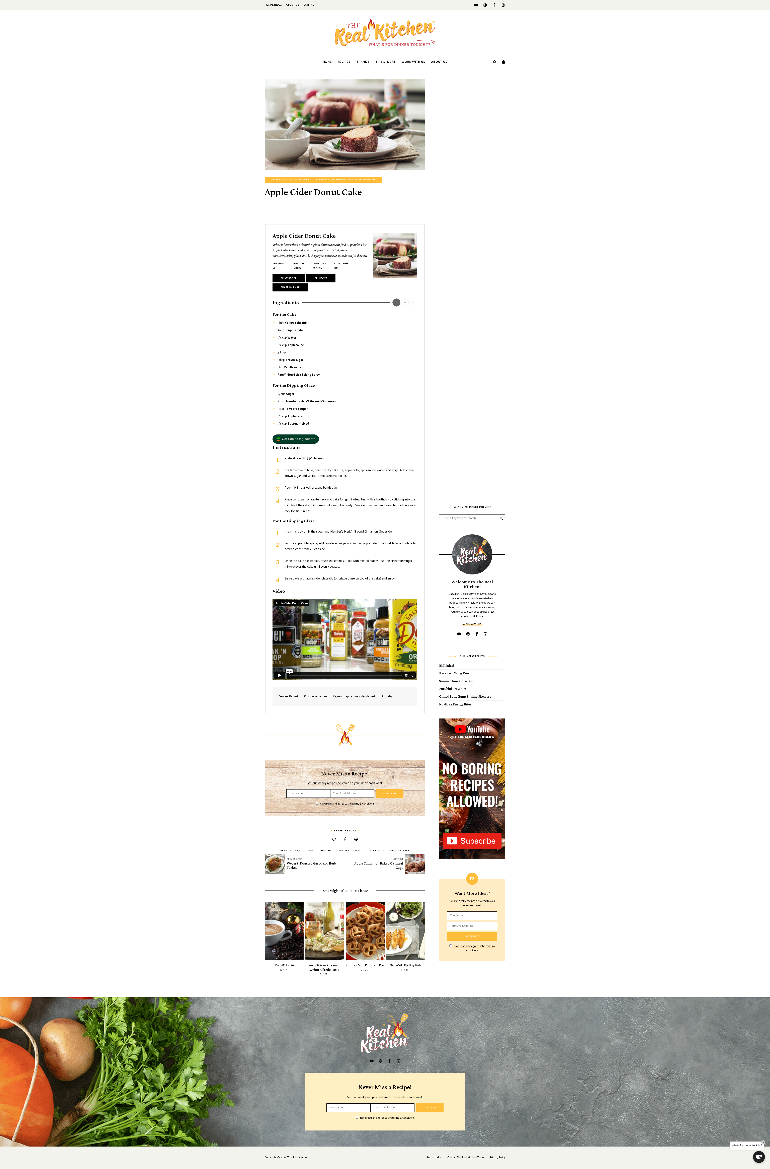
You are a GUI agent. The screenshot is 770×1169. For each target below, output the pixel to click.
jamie (365, 970)
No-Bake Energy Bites (455, 704)
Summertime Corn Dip (456, 681)
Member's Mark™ (346, 180)
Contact (309, 5)
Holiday (308, 180)
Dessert (275, 180)
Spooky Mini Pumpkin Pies (365, 965)
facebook (494, 5)
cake (297, 850)
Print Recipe (288, 278)
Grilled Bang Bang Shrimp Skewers (465, 696)
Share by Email (290, 287)
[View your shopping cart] (503, 62)
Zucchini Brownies (452, 689)
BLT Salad (446, 666)
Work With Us (413, 61)
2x (405, 302)
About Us (292, 5)
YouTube (476, 5)
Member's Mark (325, 180)
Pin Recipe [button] (321, 278)
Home (327, 61)
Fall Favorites (292, 180)
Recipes (344, 61)
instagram (503, 5)
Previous (265, 931)
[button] (296, 439)
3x (413, 302)
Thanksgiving (368, 180)
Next (425, 931)
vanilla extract (398, 850)
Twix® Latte (284, 965)
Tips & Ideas (385, 61)
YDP (285, 970)
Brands (363, 61)
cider (309, 850)
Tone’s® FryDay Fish (405, 965)
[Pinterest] (356, 839)
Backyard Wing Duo (454, 673)
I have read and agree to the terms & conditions (346, 804)
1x (396, 302)
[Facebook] (345, 839)
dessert (344, 850)
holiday (375, 850)
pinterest (485, 5)
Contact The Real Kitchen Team (465, 1157)
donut (359, 850)
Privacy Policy (497, 1157)
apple (284, 850)
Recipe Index (273, 5)
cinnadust (326, 850)
